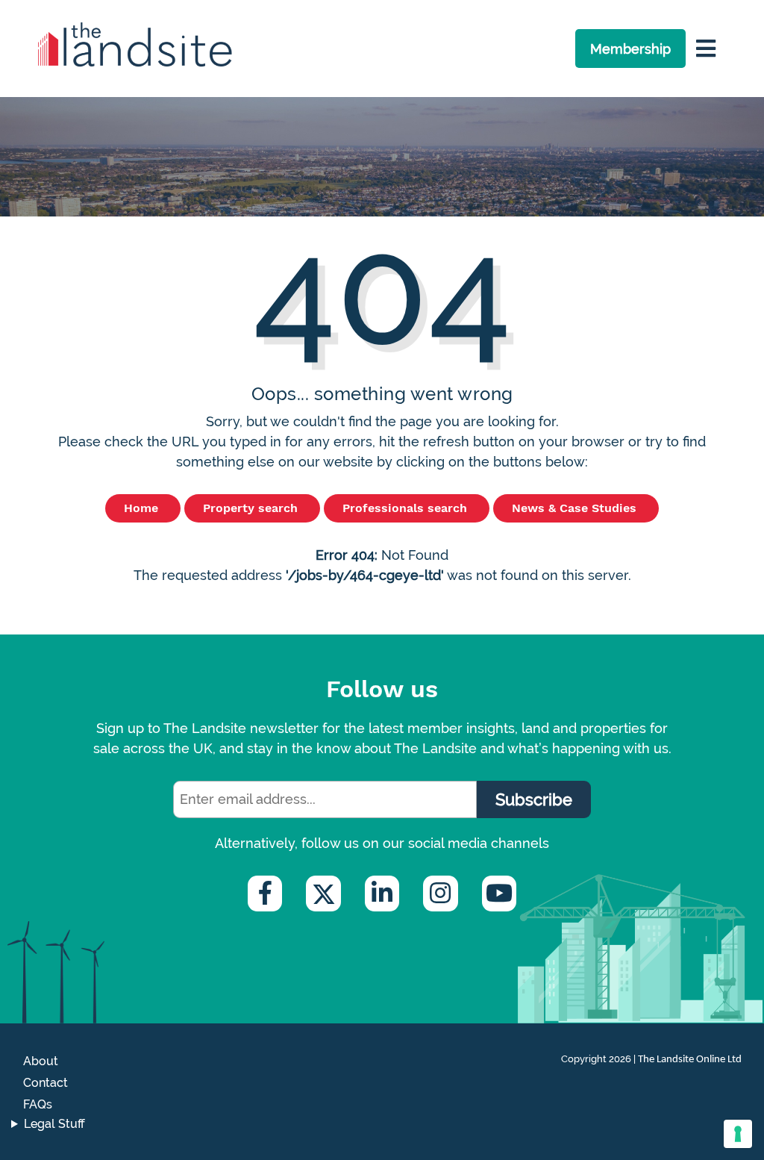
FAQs (37, 1104)
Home (143, 508)
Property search (252, 508)
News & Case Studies (576, 508)
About (40, 1061)
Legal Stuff (54, 1124)
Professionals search (406, 508)
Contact (45, 1083)
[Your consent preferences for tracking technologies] (738, 1134)
